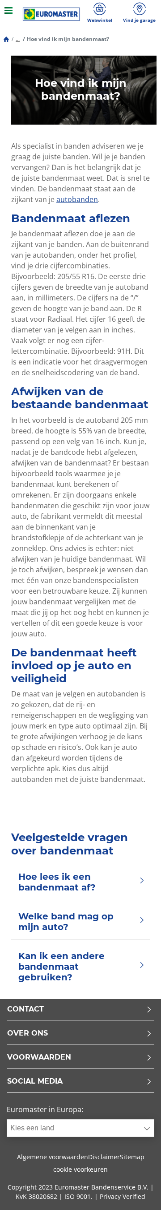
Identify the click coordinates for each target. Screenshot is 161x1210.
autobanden (77, 199)
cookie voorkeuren (80, 1169)
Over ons (27, 1033)
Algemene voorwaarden (52, 1157)
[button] (18, 39)
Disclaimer (104, 1157)
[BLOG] (51, 14)
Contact (25, 1009)
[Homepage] (6, 39)
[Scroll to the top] (137, 1191)
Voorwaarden (39, 1057)
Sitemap (132, 1157)
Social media (35, 1081)
